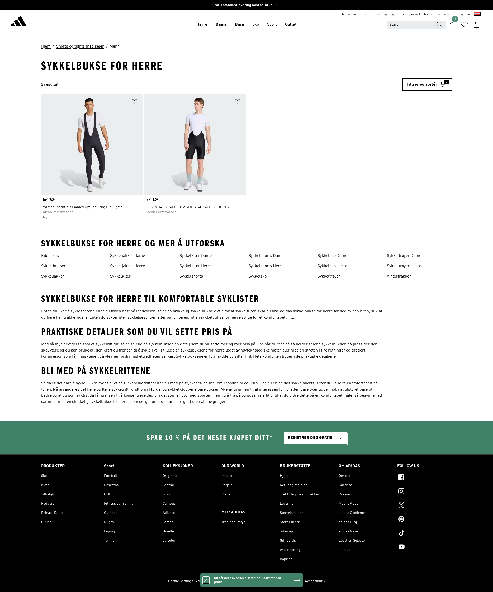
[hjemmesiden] (18, 22)
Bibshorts (50, 256)
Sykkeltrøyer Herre (404, 266)
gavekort (414, 14)
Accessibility (315, 581)
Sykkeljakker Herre (127, 266)
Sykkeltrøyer (329, 276)
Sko (255, 25)
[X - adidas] (424, 506)
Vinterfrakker (399, 276)
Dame (221, 25)
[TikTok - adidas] (424, 534)
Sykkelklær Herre (195, 266)
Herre (201, 25)
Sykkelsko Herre (332, 266)
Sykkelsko (258, 276)
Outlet (291, 25)
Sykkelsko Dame (332, 256)
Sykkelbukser (53, 266)
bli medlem (432, 14)
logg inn (464, 14)
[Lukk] (206, 580)
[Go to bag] (476, 24)
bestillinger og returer (389, 14)
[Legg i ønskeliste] (134, 103)
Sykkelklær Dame (195, 256)
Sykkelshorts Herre (266, 266)
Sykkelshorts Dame (266, 256)
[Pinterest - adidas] (424, 520)
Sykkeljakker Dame (127, 256)
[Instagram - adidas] (424, 492)
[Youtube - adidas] (424, 547)
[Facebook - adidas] (424, 478)
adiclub (449, 14)
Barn (239, 25)
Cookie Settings (180, 581)
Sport (272, 25)
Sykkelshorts (191, 276)
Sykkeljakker (52, 276)
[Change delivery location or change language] (477, 14)
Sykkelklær (120, 276)
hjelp (366, 14)
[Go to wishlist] (464, 24)
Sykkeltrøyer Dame (404, 256)
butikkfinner (350, 14)
